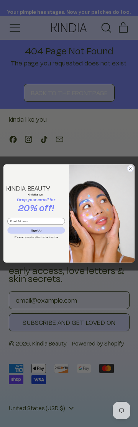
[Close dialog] (130, 168)
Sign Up (36, 230)
